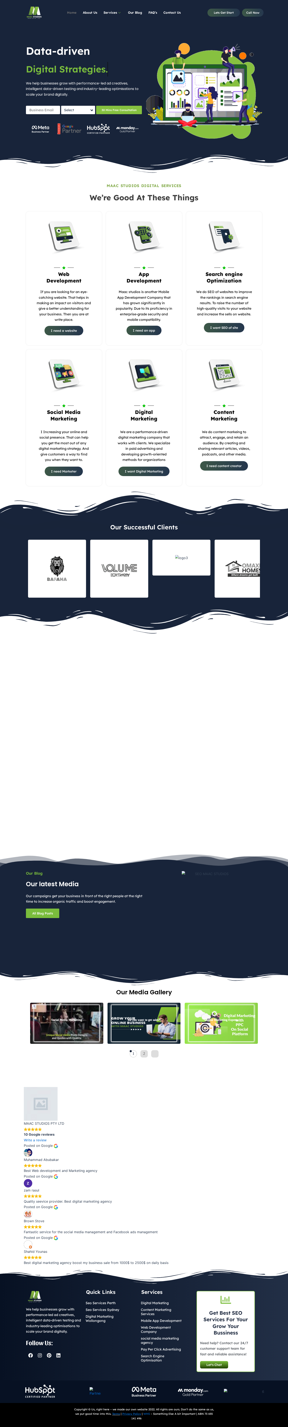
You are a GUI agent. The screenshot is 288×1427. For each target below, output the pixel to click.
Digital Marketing (155, 1303)
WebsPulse (149, 1418)
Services (110, 13)
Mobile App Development (161, 1321)
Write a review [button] (35, 1140)
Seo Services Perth (101, 1303)
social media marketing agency (160, 1340)
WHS (146, 1413)
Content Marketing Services (156, 1312)
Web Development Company (156, 1329)
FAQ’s (152, 13)
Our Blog (135, 13)
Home (72, 13)
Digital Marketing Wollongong (99, 1318)
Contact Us (172, 13)
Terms (116, 1413)
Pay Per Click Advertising (161, 1349)
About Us (90, 13)
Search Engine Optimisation (152, 1358)
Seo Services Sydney (102, 1310)
